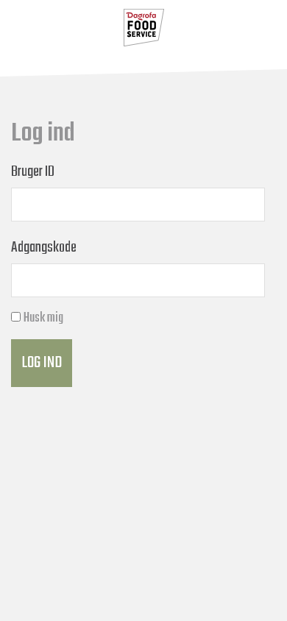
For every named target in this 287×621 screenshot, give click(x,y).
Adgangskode (44, 247)
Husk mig (43, 318)
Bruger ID (32, 171)
